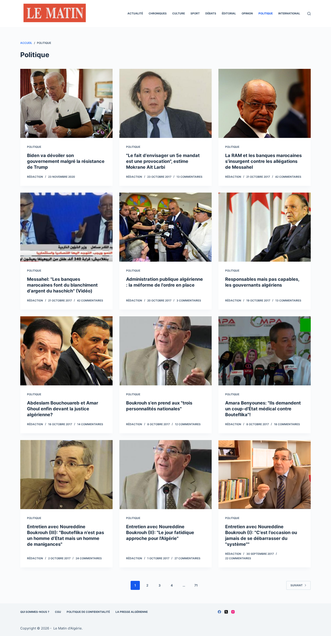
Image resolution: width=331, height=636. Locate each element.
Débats (210, 13)
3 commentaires (189, 300)
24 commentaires (89, 558)
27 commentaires (187, 558)
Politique (265, 13)
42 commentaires (288, 176)
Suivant (296, 585)
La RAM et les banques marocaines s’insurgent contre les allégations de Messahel (263, 161)
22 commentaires (238, 558)
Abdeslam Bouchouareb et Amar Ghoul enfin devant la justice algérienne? (62, 408)
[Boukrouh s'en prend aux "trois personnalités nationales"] (165, 351)
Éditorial (229, 13)
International (289, 13)
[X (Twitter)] (226, 612)
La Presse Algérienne (132, 612)
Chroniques (158, 13)
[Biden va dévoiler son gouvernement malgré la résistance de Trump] (66, 103)
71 (196, 585)
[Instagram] (233, 612)
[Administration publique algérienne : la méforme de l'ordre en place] (165, 227)
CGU (58, 612)
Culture (178, 13)
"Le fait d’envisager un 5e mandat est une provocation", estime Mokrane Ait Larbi (163, 161)
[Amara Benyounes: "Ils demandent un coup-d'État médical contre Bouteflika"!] (264, 351)
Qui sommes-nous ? (34, 612)
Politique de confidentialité (88, 612)
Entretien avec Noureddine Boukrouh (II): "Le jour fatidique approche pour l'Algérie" (160, 532)
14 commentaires (90, 424)
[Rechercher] (309, 13)
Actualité (135, 13)
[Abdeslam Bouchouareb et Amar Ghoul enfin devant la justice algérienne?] (66, 351)
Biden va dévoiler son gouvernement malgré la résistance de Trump (65, 161)
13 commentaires (189, 176)
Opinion (247, 13)
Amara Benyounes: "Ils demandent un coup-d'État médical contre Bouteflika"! (263, 408)
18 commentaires (287, 424)
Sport (195, 13)
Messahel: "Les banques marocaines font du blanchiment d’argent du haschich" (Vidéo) (62, 285)
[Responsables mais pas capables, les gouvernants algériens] (264, 227)
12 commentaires (188, 424)
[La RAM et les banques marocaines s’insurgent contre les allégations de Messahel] (264, 103)
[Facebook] (219, 612)
